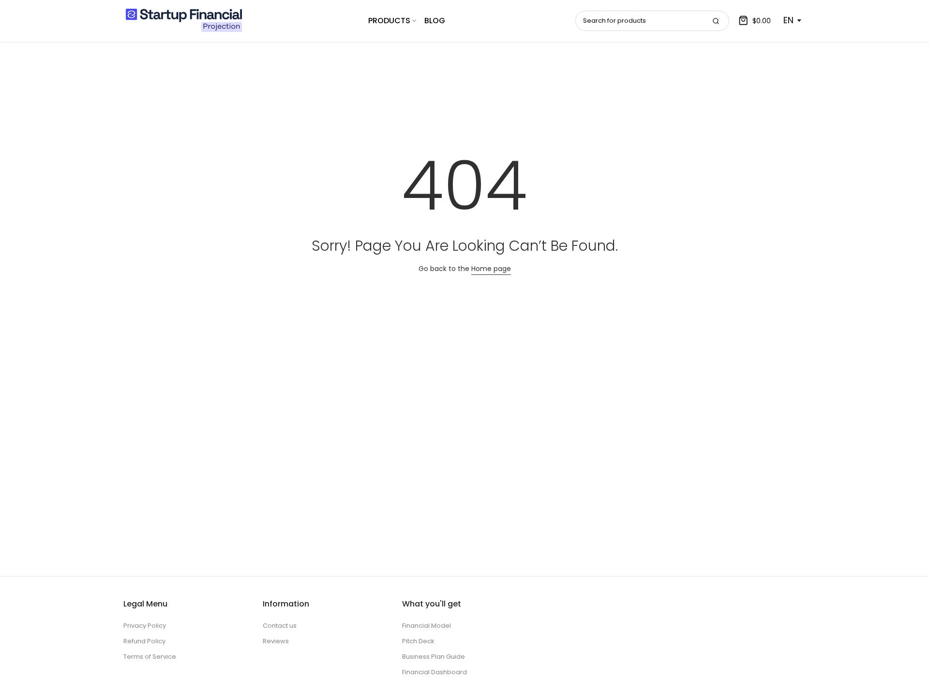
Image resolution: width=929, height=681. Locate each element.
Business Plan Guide (433, 656)
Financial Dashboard (434, 672)
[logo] (184, 20)
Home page (491, 268)
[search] (716, 20)
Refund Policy (144, 641)
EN (788, 20)
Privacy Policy (144, 625)
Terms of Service (149, 656)
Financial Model (426, 625)
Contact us (280, 625)
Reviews (276, 641)
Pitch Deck (418, 641)
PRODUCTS (389, 20)
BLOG (434, 20)
